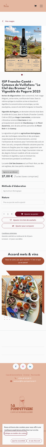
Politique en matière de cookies (15, 433)
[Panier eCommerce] (35, 6)
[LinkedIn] (30, 366)
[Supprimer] (4, 214)
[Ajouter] (12, 214)
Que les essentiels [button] (18, 441)
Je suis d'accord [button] (34, 441)
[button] (2, 49)
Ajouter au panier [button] (31, 214)
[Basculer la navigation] (41, 6)
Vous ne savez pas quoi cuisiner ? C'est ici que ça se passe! (23, 261)
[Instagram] (23, 366)
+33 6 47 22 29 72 (24, 378)
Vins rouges (9, 21)
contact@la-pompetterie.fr (25, 381)
